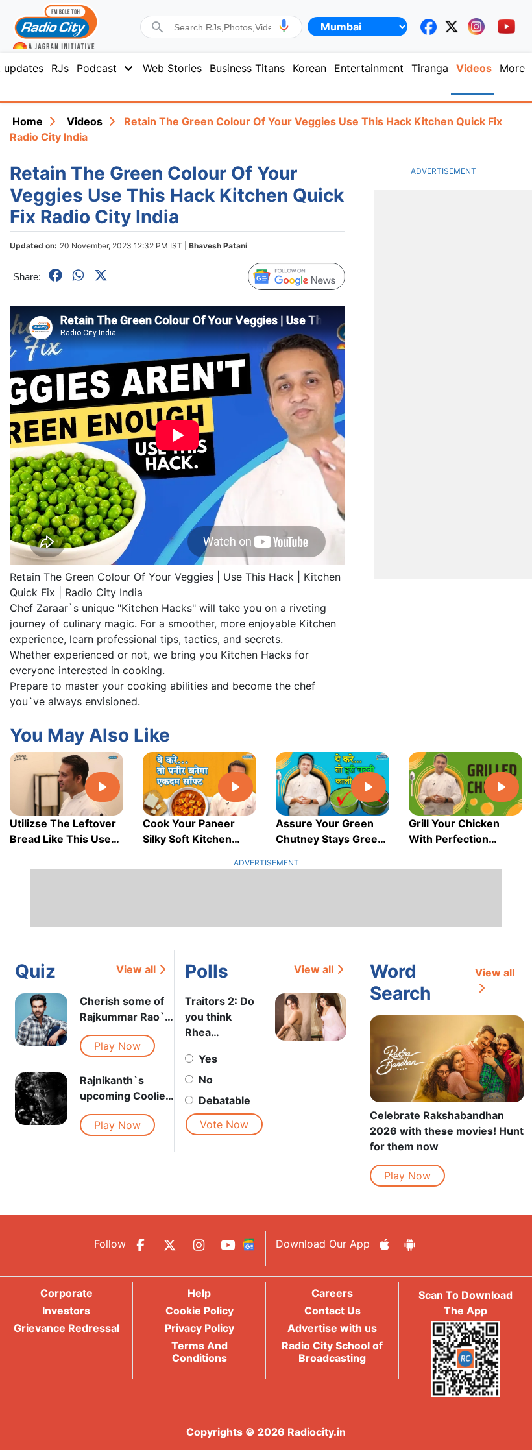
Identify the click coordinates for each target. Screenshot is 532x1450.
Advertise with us (332, 1328)
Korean (309, 68)
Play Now (117, 1045)
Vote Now (224, 1124)
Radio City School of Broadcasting (332, 1351)
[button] (283, 25)
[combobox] (222, 27)
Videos (85, 121)
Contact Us (332, 1310)
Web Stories (172, 68)
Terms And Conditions (199, 1351)
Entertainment (369, 68)
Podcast (97, 68)
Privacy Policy (199, 1328)
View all (136, 969)
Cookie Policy (199, 1310)
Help (199, 1293)
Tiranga (429, 68)
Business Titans (247, 68)
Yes (208, 1058)
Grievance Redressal (66, 1328)
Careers (332, 1293)
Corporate (66, 1293)
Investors (66, 1310)
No (206, 1079)
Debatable (224, 1100)
